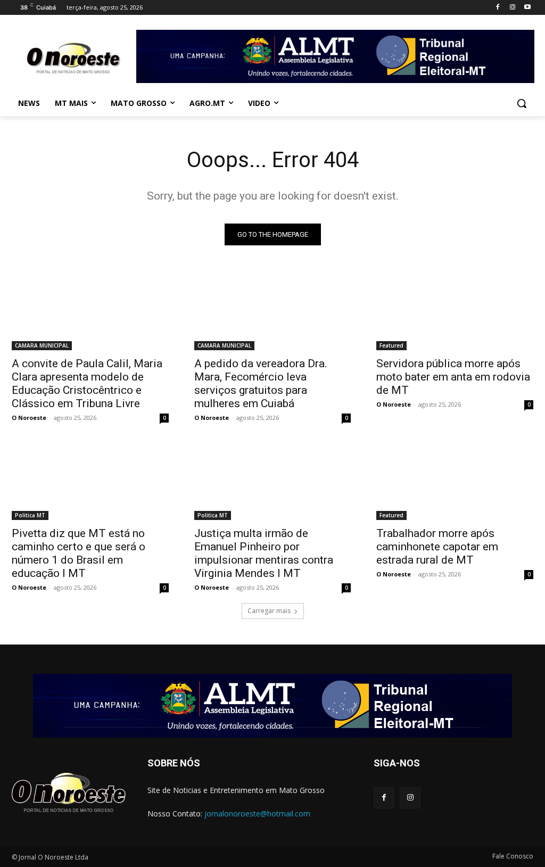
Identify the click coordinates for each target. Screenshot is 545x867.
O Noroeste (29, 418)
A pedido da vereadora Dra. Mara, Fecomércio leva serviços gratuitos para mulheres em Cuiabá (260, 383)
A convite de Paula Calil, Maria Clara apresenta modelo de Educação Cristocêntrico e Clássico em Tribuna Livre (87, 383)
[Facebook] (498, 8)
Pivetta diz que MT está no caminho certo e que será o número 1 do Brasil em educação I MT (78, 553)
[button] (521, 103)
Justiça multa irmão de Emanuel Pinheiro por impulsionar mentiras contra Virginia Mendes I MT (263, 553)
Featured (391, 345)
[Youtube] (527, 8)
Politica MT (30, 515)
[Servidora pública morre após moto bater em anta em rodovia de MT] (454, 311)
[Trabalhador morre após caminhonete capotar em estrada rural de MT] (454, 481)
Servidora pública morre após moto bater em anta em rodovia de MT (453, 377)
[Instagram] (512, 8)
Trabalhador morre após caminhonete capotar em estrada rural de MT (437, 546)
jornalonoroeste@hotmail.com (257, 813)
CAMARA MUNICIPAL (42, 345)
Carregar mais (269, 610)
